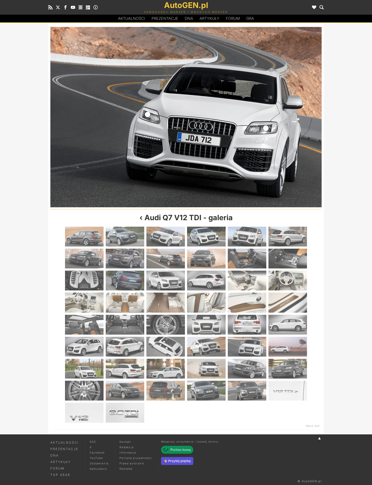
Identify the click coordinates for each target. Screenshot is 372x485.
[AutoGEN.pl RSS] (50, 7)
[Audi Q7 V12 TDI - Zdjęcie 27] (165, 325)
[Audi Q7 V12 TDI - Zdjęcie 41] (247, 369)
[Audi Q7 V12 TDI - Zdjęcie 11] (247, 258)
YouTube (96, 458)
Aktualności (131, 18)
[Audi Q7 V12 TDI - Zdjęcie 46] (206, 391)
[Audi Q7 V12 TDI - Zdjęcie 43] (84, 391)
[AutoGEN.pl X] (58, 7)
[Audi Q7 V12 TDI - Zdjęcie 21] (165, 302)
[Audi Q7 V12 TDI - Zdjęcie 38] (125, 369)
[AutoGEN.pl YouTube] (73, 7)
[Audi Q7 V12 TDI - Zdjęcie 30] (287, 325)
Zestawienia (99, 463)
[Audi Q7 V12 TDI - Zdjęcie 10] (206, 258)
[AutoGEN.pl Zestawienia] (80, 7)
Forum (233, 18)
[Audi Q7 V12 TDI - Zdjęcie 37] (84, 369)
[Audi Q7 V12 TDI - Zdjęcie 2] (125, 236)
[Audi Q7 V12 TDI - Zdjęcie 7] (84, 258)
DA (189, 18)
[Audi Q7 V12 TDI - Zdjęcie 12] (287, 258)
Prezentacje (165, 18)
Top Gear (60, 475)
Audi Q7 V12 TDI (173, 217)
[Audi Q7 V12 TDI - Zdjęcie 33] (165, 347)
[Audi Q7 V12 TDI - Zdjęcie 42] (287, 369)
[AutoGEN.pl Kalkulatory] (88, 7)
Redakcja (126, 447)
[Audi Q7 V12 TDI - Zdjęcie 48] (287, 391)
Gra (250, 18)
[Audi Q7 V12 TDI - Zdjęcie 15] (165, 280)
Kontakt (125, 441)
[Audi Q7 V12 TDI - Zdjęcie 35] (247, 347)
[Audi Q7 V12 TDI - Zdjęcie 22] (206, 302)
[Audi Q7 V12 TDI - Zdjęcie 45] (165, 391)
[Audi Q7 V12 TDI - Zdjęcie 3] (165, 236)
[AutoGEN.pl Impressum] (95, 7)
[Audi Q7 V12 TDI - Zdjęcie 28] (206, 325)
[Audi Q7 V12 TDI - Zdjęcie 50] (125, 413)
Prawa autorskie (131, 463)
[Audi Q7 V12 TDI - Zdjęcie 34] (118, 117)
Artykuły (209, 18)
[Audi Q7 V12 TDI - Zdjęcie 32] (125, 347)
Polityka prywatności (135, 458)
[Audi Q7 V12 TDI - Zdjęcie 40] (206, 369)
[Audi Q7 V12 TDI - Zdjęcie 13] (84, 280)
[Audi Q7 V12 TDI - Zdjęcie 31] (84, 347)
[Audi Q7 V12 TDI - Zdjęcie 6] (287, 236)
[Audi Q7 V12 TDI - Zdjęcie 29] (247, 325)
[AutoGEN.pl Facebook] (65, 7)
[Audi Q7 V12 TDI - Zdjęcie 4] (206, 236)
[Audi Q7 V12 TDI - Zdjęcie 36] (254, 117)
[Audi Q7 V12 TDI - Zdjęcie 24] (287, 302)
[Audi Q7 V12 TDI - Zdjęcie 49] (84, 413)
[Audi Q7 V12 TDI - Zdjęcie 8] (125, 258)
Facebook (97, 452)
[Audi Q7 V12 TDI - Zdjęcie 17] (247, 280)
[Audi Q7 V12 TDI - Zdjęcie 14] (125, 280)
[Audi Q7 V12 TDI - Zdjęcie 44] (125, 391)
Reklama (125, 468)
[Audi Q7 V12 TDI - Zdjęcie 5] (247, 236)
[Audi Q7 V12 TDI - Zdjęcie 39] (165, 369)
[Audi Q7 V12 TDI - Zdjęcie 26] (125, 325)
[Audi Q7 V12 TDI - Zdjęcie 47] (247, 391)
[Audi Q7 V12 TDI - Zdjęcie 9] (165, 258)
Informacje (127, 452)
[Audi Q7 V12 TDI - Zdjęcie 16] (206, 280)
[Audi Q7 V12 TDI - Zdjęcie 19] (84, 302)
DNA (54, 455)
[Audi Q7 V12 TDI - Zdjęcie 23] (247, 302)
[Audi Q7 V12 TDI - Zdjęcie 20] (125, 302)
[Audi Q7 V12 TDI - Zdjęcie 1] (84, 236)
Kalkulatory (98, 468)
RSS (93, 441)
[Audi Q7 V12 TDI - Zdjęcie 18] (287, 280)
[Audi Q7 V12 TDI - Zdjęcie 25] (84, 325)
